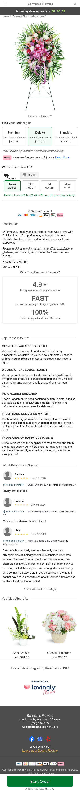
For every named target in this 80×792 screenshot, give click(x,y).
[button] (72, 783)
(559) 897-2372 (40, 723)
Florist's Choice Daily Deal (42, 540)
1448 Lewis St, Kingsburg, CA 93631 (40, 719)
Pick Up (32, 175)
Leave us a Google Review (40, 750)
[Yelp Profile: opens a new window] (48, 739)
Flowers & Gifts (19, 16)
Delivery (11, 177)
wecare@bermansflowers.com (40, 726)
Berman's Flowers (40, 3)
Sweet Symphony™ (38, 484)
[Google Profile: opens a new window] (40, 739)
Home (6, 16)
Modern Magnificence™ (40, 511)
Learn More (62, 157)
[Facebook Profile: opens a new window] (31, 739)
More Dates (67, 185)
